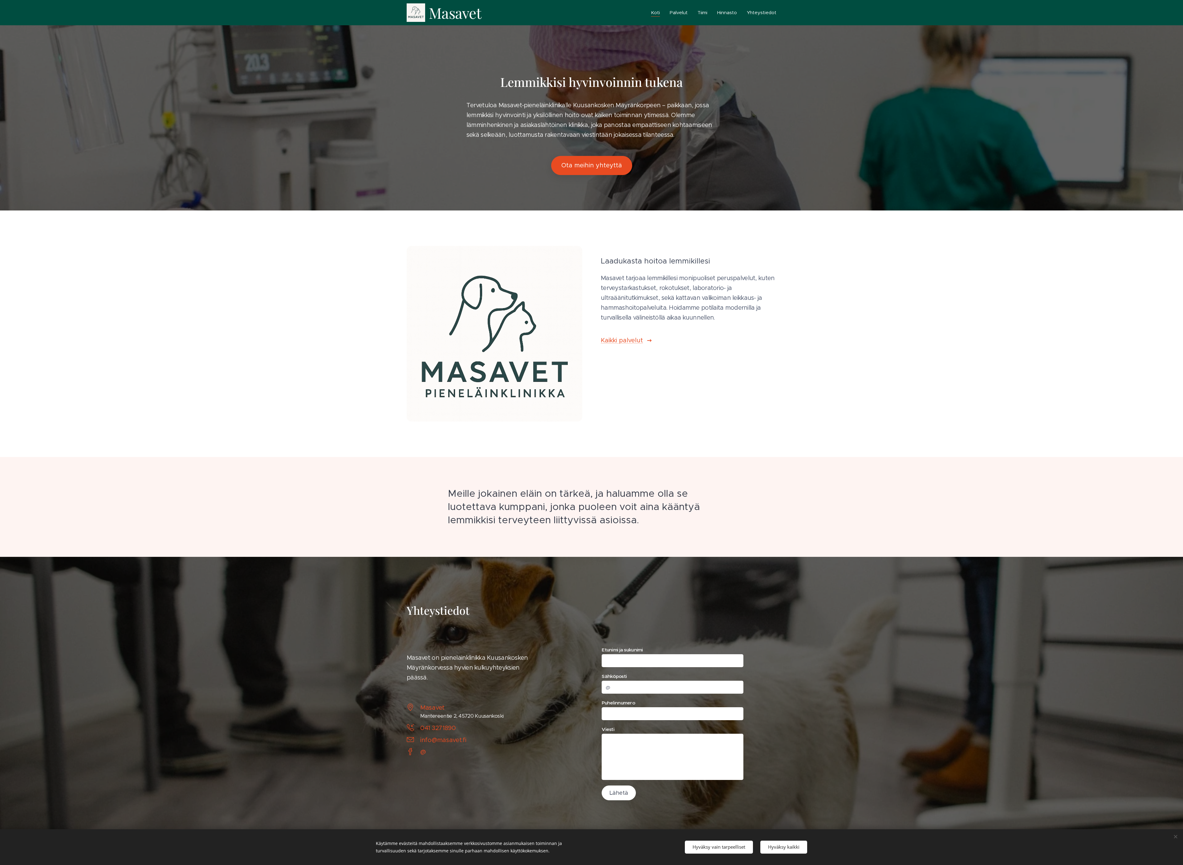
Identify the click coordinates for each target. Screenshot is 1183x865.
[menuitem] (657, 12)
